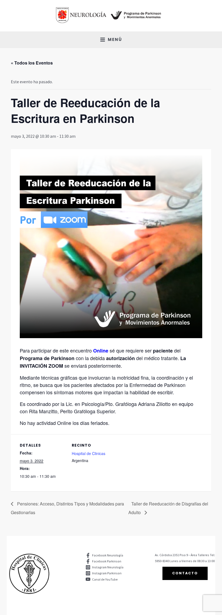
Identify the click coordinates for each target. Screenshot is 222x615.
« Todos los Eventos (32, 63)
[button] (185, 573)
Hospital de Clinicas (88, 453)
